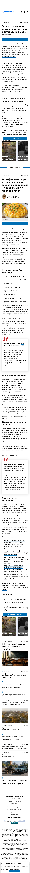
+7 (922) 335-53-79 (14, 809)
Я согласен (15, 871)
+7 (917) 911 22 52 (14, 799)
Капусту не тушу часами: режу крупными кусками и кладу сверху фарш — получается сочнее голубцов (16, 560)
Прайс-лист (14, 804)
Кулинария (6, 175)
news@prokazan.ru (14, 812)
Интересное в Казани (8, 777)
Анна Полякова (12, 196)
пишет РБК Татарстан (9, 56)
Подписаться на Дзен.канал (15, 40)
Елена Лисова (6, 34)
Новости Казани (7, 22)
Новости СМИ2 (6, 140)
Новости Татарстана (8, 641)
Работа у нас (14, 814)
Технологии (6, 700)
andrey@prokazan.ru (14, 801)
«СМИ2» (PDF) (23, 861)
